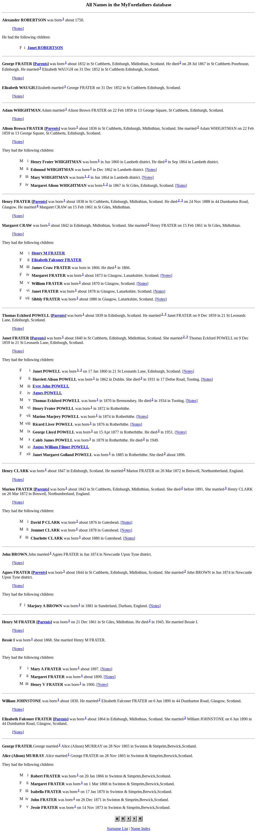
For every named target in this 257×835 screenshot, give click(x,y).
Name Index (140, 828)
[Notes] (18, 28)
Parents (40, 64)
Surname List (117, 828)
